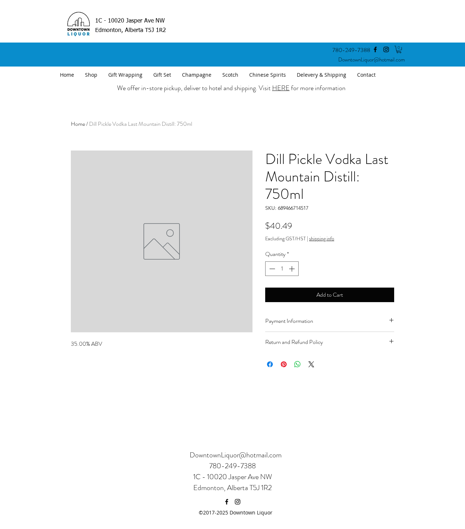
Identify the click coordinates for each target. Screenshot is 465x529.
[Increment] (292, 269)
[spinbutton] (281, 269)
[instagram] (386, 49)
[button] (399, 49)
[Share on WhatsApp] (297, 364)
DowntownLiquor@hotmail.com (371, 60)
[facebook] (375, 49)
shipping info (321, 238)
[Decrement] (271, 269)
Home (78, 124)
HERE (281, 88)
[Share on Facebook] (270, 364)
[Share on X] (311, 364)
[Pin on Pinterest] (283, 364)
